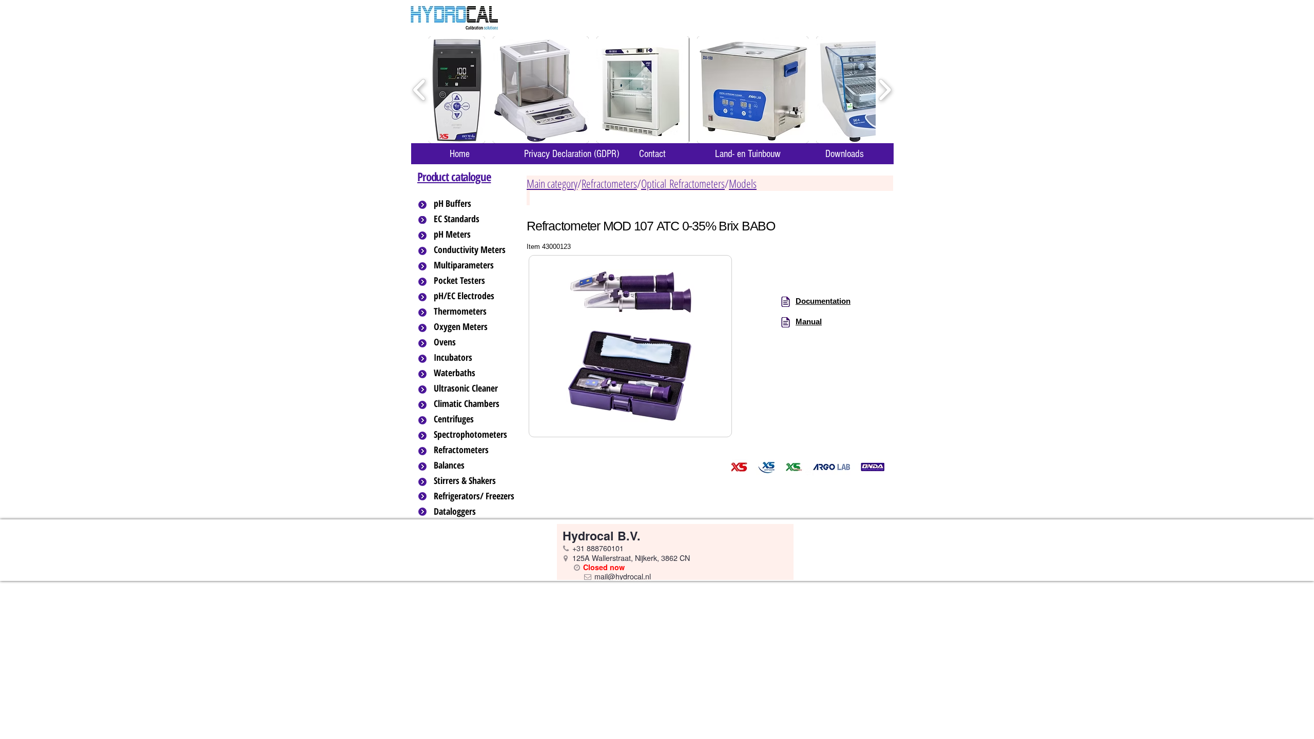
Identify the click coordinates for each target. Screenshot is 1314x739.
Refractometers (609, 183)
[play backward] (419, 90)
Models (743, 183)
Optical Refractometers (683, 183)
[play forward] (884, 90)
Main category (552, 183)
